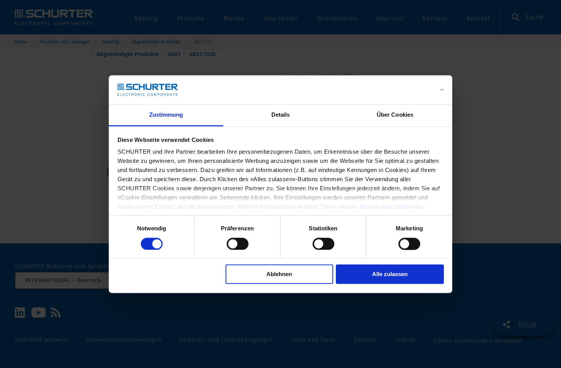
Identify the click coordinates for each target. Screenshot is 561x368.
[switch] (237, 244)
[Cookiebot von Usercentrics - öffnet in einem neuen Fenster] (410, 89)
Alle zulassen (390, 274)
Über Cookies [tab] (395, 115)
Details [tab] (280, 115)
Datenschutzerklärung (391, 207)
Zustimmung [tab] (166, 115)
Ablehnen (279, 274)
